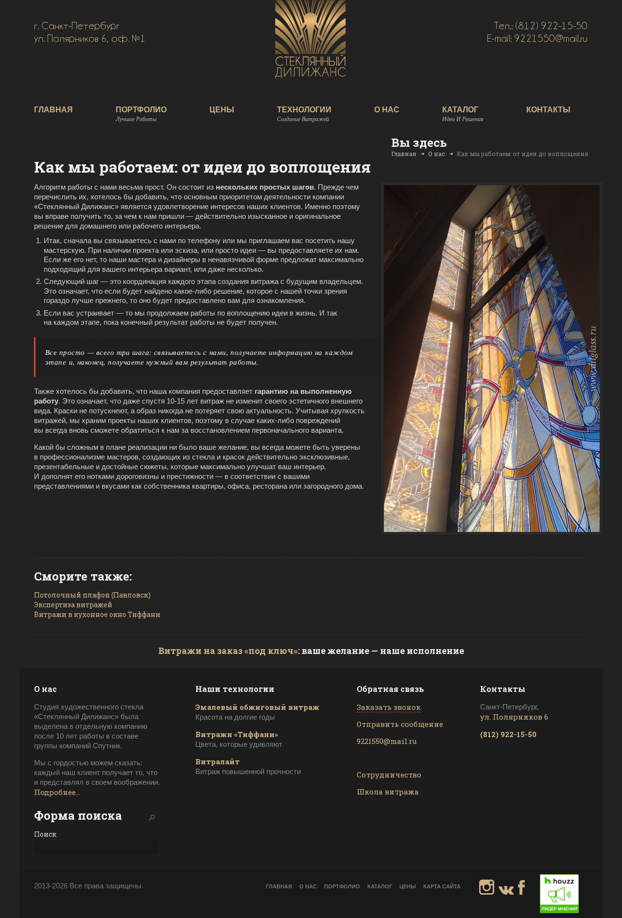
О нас (386, 110)
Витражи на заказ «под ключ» (228, 650)
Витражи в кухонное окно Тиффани (97, 614)
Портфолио (141, 114)
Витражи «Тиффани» (236, 734)
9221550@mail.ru (387, 741)
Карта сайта (442, 886)
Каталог (463, 114)
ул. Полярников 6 (514, 717)
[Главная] (310, 75)
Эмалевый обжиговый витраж (257, 707)
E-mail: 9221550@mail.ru (537, 38)
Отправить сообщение (400, 724)
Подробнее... (57, 792)
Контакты (548, 110)
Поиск (45, 834)
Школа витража (388, 791)
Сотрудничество (389, 774)
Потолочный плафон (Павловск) (92, 595)
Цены (221, 110)
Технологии (304, 114)
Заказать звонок (389, 707)
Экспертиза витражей (73, 604)
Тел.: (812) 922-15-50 (540, 25)
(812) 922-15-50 (508, 734)
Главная (53, 110)
